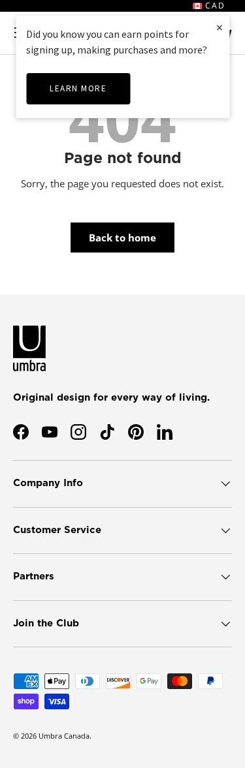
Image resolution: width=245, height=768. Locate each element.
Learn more (78, 88)
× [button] (219, 27)
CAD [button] (213, 5)
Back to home (122, 237)
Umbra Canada (64, 736)
